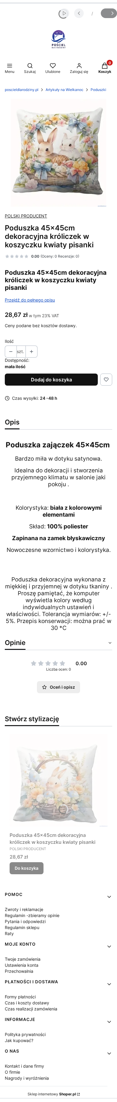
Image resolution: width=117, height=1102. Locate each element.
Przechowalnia (19, 971)
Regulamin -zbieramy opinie (32, 915)
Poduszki (98, 89)
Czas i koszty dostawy (27, 1002)
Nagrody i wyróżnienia (27, 1078)
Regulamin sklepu (22, 927)
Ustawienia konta (21, 965)
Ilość (9, 341)
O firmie (12, 1072)
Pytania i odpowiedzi (25, 921)
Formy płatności (20, 996)
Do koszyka (26, 868)
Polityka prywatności (25, 1034)
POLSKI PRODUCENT (26, 215)
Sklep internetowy (52, 1094)
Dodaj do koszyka (51, 380)
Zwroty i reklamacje (24, 909)
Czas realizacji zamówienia (31, 1008)
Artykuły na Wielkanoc (64, 89)
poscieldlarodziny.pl (21, 89)
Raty (9, 933)
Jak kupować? (19, 1040)
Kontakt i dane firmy (24, 1066)
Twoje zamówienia (22, 959)
